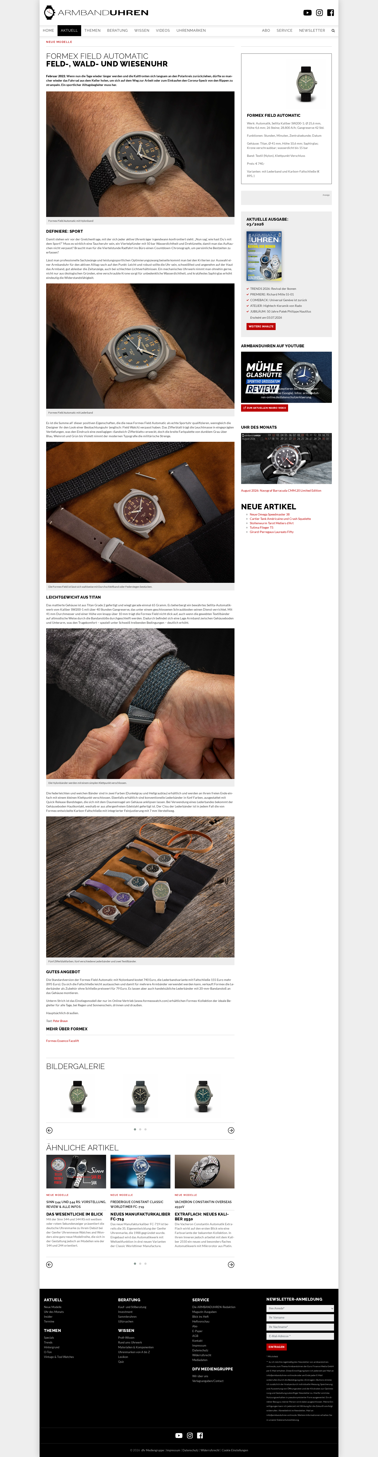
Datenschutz (200, 1350)
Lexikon (123, 1357)
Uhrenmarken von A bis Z (134, 1352)
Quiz (121, 1361)
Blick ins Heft (200, 1316)
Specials (49, 1337)
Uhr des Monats (54, 1312)
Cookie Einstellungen (235, 1450)
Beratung (117, 30)
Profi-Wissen (126, 1337)
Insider (48, 1316)
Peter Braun (60, 1021)
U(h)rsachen (125, 1321)
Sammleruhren (127, 1316)
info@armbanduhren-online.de (281, 1375)
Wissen (141, 30)
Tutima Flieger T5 (261, 527)
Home (48, 30)
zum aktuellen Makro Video (266, 408)
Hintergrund (51, 1347)
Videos (163, 30)
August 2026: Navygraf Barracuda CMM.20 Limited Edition (281, 490)
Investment (125, 1312)
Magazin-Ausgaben (204, 1312)
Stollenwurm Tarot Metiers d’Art (272, 523)
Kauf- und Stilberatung (132, 1307)
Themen (92, 30)
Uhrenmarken (191, 30)
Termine (49, 1321)
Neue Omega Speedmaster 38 (270, 514)
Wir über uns (200, 1376)
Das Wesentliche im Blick (76, 1208)
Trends (48, 1342)
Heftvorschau (200, 1321)
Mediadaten (199, 1360)
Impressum (199, 1345)
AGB (195, 1336)
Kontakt (197, 1340)
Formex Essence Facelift (62, 1041)
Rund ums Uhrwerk (130, 1342)
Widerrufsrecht (201, 1355)
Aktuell (69, 30)
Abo (266, 30)
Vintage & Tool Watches (59, 1357)
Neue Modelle (59, 42)
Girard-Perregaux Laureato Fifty (272, 532)
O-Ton (48, 1352)
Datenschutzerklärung (288, 1420)
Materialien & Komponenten (136, 1347)
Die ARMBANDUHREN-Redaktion (213, 1307)
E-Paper (197, 1331)
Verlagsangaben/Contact (208, 1381)
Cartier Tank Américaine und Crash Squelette (280, 519)
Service (285, 30)
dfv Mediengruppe (212, 1369)
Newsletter (312, 30)
